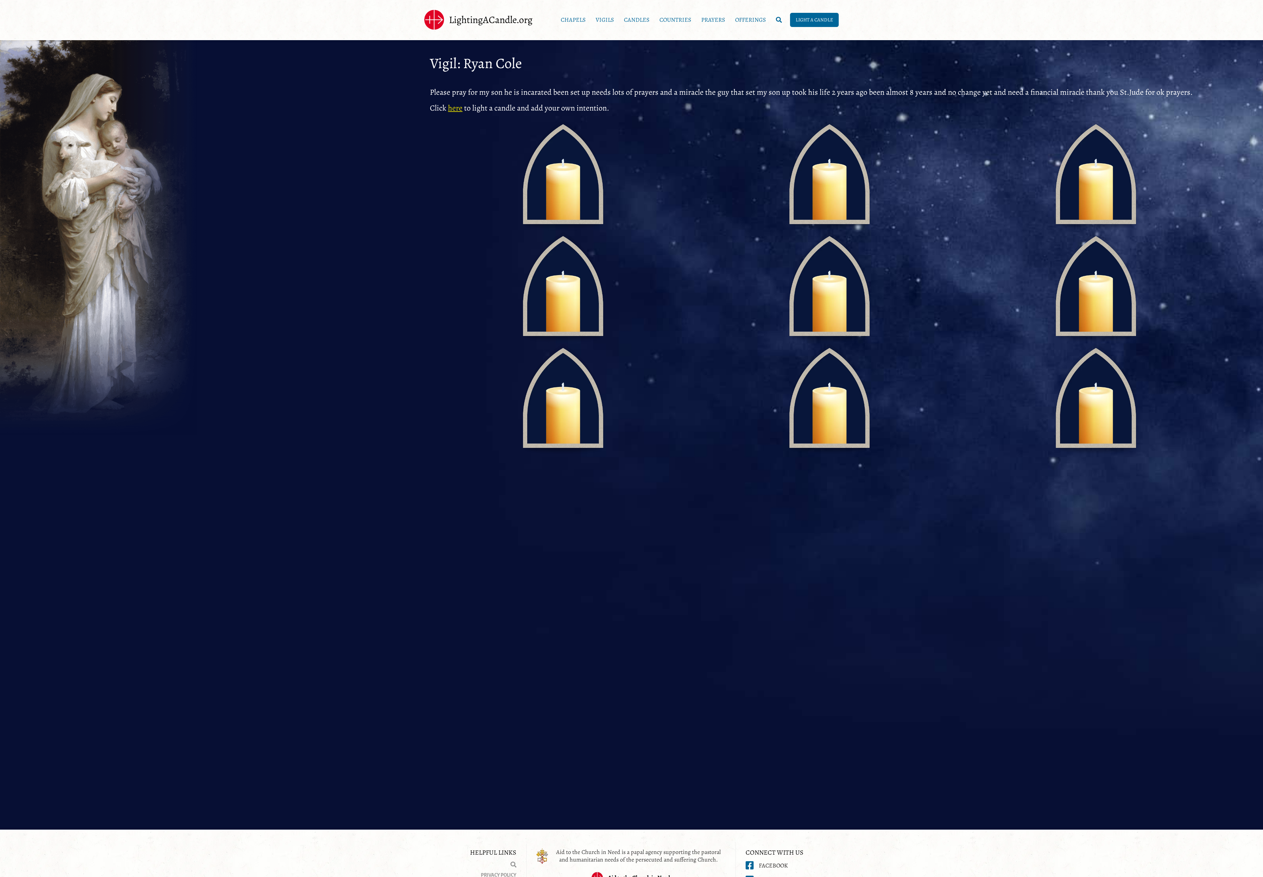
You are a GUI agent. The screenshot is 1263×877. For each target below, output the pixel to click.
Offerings (750, 20)
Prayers (713, 20)
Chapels (573, 20)
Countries (675, 20)
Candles (637, 20)
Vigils (605, 20)
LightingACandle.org (490, 19)
